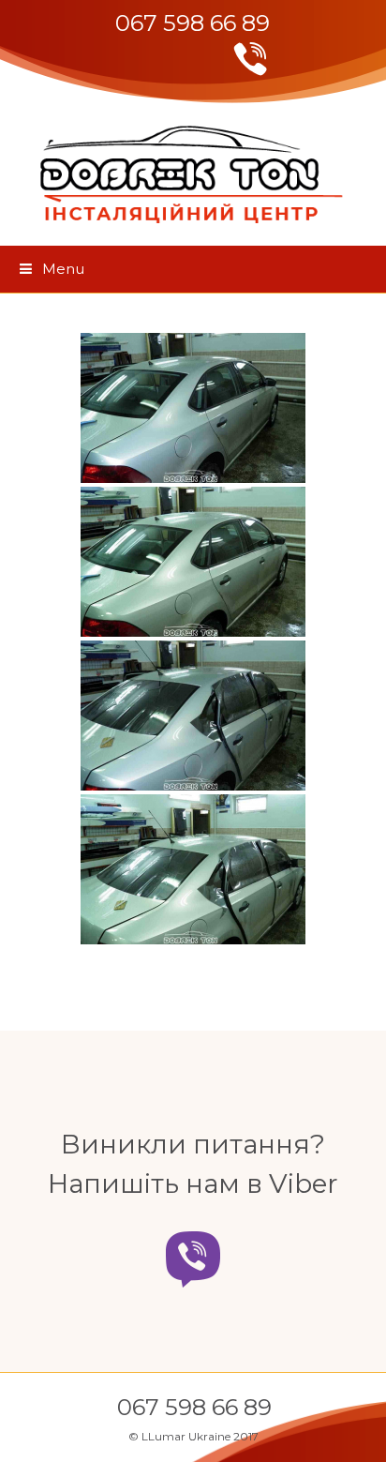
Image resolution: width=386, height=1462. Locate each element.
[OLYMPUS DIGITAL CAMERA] (193, 408)
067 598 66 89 (192, 23)
